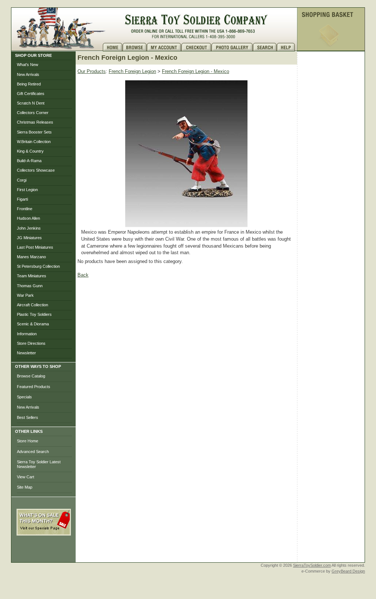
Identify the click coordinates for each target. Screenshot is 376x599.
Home (113, 47)
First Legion (27, 189)
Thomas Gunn (30, 286)
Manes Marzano (31, 257)
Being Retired (29, 84)
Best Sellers (27, 417)
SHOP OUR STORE (33, 55)
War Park (25, 295)
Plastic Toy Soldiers (34, 314)
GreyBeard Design (348, 571)
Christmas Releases (35, 122)
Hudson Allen (28, 218)
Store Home (27, 441)
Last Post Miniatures (35, 247)
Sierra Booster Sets (34, 132)
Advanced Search (33, 451)
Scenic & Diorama (33, 324)
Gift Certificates (30, 93)
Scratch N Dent (30, 103)
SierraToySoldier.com (312, 565)
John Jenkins (29, 228)
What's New (27, 64)
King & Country (30, 151)
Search (265, 47)
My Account (164, 47)
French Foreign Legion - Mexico (195, 71)
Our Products (91, 71)
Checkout (196, 47)
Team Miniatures (31, 276)
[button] (43, 551)
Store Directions (31, 343)
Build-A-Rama (29, 160)
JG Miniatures (29, 237)
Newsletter (26, 353)
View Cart (25, 477)
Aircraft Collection (32, 305)
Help (287, 47)
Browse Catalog (31, 376)
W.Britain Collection (34, 141)
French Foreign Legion (132, 71)
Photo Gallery (232, 47)
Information (27, 334)
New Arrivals (28, 74)
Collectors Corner (32, 112)
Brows (135, 47)
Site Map (24, 487)
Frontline (24, 209)
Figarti (22, 199)
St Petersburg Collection (38, 266)
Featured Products (33, 386)
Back (82, 275)
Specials (24, 397)
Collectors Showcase (36, 170)
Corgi (21, 180)
